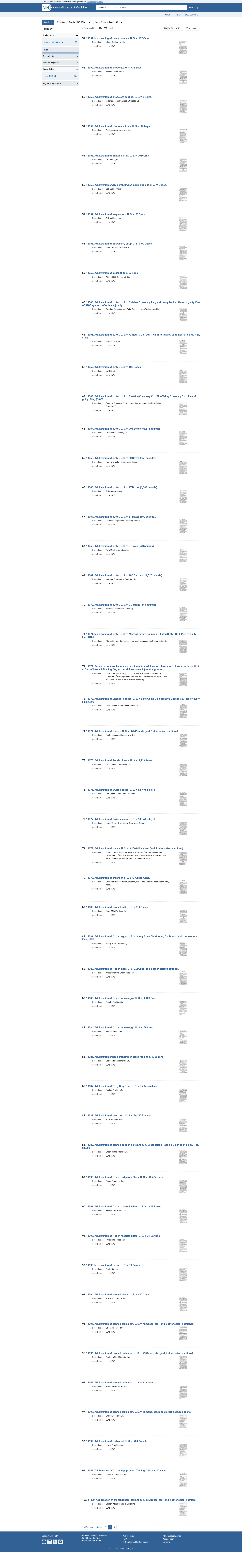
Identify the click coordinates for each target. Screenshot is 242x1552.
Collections (48, 35)
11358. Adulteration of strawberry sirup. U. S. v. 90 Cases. (119, 243)
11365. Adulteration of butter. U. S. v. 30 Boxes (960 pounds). (121, 458)
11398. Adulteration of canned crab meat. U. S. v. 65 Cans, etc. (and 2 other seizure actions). (139, 1411)
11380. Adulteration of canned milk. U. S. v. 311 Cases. (117, 907)
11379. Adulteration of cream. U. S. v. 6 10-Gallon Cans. (118, 877)
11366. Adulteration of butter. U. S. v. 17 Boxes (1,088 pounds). (122, 487)
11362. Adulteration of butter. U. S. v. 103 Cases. (114, 367)
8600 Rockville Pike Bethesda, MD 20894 (91, 1539)
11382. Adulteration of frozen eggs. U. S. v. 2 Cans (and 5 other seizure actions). (132, 968)
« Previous (87, 28)
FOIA (125, 1539)
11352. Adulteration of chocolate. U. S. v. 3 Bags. (114, 67)
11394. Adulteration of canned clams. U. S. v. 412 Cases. (118, 1294)
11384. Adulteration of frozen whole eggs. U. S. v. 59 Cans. (120, 1027)
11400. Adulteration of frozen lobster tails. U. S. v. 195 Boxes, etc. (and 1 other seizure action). (142, 1499)
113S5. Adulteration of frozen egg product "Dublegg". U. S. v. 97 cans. (126, 1470)
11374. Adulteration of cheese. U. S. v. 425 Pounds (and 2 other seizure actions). (132, 731)
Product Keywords (51, 62)
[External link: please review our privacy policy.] (44, 1541)
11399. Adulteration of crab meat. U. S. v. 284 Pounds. (117, 1441)
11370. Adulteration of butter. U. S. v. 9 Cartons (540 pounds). (121, 604)
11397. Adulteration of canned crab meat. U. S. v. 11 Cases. (120, 1382)
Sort (172, 28)
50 (191, 28)
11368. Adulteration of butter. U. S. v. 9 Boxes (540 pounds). (120, 546)
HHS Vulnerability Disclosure (135, 1542)
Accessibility (168, 1539)
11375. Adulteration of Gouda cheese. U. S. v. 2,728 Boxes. (119, 760)
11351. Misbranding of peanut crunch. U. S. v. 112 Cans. (118, 38)
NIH (116, 1548)
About (168, 15)
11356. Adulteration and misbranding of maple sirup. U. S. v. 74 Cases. (126, 184)
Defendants (48, 56)
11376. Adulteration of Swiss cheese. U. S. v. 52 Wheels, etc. (120, 789)
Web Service (191, 15)
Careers (166, 1542)
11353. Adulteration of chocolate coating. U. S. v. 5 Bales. (119, 96)
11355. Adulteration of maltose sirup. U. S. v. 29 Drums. (117, 155)
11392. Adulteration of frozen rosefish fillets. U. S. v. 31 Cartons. (123, 1235)
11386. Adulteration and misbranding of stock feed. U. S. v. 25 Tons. (125, 1056)
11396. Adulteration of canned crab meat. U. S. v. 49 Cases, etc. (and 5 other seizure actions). (140, 1353)
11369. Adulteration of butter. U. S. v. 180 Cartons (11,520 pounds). (124, 575)
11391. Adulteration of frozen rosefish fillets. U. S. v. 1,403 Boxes (123, 1206)
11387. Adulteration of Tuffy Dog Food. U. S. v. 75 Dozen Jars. (121, 1086)
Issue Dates (48, 69)
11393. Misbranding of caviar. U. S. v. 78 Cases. (113, 1265)
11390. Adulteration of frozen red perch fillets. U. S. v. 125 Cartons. (124, 1177)
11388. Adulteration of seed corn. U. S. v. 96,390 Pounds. (118, 1115)
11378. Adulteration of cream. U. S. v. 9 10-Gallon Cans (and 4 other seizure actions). (135, 848)
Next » (111, 28)
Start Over (47, 22)
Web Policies (128, 1536)
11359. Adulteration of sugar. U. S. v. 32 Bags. (112, 272)
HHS (122, 1548)
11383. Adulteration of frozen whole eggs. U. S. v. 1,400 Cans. (121, 998)
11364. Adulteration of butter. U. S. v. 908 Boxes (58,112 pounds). (123, 428)
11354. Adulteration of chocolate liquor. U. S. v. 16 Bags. (118, 126)
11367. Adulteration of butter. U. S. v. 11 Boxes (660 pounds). (121, 516)
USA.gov (129, 1548)
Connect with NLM (50, 1536)
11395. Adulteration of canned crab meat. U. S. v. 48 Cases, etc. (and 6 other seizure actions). (140, 1323)
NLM (111, 1548)
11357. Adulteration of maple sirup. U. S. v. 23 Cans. (115, 214)
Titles (45, 50)
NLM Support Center (172, 1536)
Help (178, 15)
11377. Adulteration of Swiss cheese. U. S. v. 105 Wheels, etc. (121, 819)
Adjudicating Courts (52, 83)
